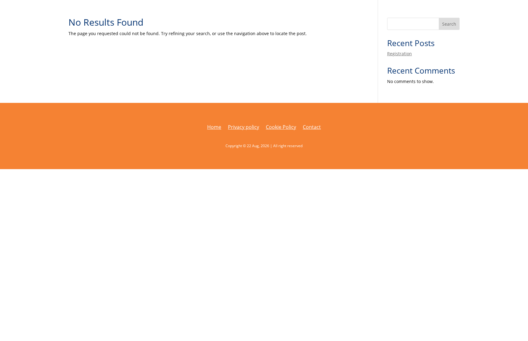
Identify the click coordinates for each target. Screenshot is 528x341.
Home (214, 127)
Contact (312, 127)
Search (449, 24)
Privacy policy (243, 127)
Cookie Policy (281, 127)
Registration (399, 53)
